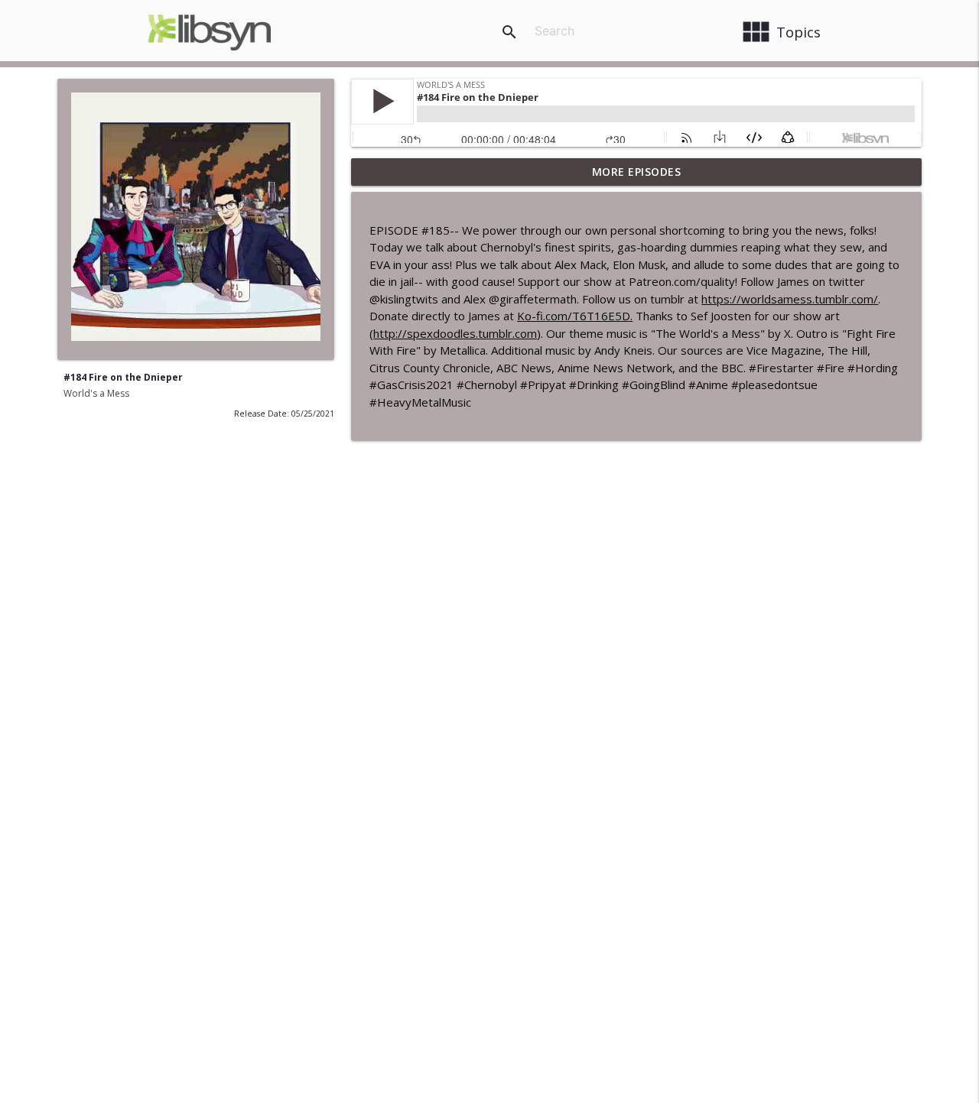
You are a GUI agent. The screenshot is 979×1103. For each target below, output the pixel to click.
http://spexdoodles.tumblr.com (455, 333)
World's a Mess (96, 393)
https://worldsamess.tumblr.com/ (789, 299)
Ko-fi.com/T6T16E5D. (575, 315)
